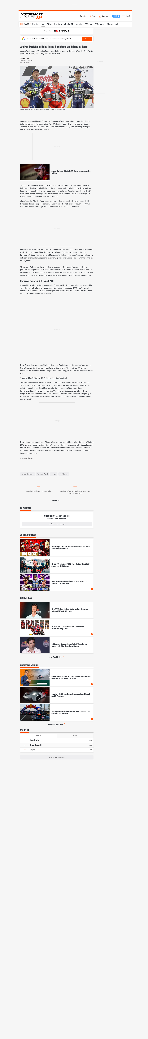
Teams (75, 736)
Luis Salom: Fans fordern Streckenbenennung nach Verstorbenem (75, 492)
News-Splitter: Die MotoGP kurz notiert (38, 491)
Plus (115, 16)
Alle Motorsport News (55, 724)
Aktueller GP (68, 24)
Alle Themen (64, 474)
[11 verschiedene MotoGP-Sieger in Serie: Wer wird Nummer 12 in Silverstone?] (57, 582)
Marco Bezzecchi (35, 745)
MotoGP (26, 24)
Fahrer (38, 736)
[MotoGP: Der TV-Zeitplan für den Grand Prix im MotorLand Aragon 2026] (57, 627)
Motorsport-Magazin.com (31, 16)
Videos (49, 24)
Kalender (110, 24)
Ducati (54, 474)
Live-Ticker (58, 24)
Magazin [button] (83, 16)
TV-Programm (99, 24)
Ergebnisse (79, 24)
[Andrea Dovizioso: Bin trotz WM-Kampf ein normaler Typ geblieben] (57, 172)
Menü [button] (128, 16)
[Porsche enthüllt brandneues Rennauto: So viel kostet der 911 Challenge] (57, 695)
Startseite (55, 500)
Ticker (94, 16)
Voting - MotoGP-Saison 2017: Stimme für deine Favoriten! (44, 378)
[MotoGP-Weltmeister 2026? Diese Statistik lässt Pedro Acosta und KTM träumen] (57, 565)
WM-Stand (89, 24)
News (43, 24)
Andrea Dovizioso (27, 474)
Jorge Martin (34, 740)
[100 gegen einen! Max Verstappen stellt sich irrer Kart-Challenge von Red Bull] (57, 712)
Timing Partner (48, 31)
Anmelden (105, 16)
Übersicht (35, 24)
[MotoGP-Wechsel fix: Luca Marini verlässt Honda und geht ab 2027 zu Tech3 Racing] (57, 610)
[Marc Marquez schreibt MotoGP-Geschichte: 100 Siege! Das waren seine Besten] (57, 547)
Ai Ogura (33, 749)
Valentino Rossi (42, 474)
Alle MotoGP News (56, 657)
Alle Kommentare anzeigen (57, 524)
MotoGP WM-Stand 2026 (56, 757)
